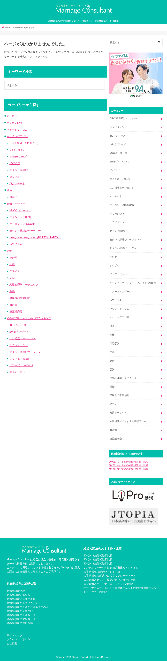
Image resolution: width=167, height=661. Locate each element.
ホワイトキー (17, 244)
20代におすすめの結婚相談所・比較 (128, 461)
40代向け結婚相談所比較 (98, 563)
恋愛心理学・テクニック (23, 284)
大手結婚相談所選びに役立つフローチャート (110, 575)
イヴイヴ (14, 163)
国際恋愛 (14, 271)
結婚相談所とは (16, 590)
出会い (13, 197)
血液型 (13, 304)
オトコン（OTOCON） (23, 223)
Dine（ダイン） (18, 149)
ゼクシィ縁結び (18, 170)
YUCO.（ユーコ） (20, 210)
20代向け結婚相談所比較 (98, 555)
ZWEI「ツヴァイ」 (20, 331)
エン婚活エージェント (22, 338)
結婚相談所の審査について (22, 602)
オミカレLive (14, 122)
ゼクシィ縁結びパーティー (25, 230)
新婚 (12, 291)
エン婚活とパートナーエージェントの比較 (108, 583)
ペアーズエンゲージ (21, 365)
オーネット (13, 116)
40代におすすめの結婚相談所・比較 (128, 469)
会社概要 (12, 643)
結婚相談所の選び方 (18, 594)
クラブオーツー (18, 345)
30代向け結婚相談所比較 (98, 559)
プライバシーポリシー (20, 639)
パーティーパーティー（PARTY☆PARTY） (35, 237)
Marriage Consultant (81, 657)
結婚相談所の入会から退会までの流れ (29, 607)
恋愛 (9, 250)
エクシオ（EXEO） (20, 217)
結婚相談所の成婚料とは (21, 619)
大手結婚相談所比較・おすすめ (102, 571)
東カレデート (17, 183)
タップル (14, 176)
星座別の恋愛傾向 (19, 297)
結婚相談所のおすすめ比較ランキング (63, 21)
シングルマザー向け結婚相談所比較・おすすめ (111, 567)
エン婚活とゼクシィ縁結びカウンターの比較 (110, 579)
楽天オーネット (18, 372)
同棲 (12, 264)
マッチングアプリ (17, 136)
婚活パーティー (16, 203)
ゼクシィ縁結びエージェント (26, 351)
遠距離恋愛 (16, 311)
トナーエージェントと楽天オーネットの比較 (115, 587)
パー (86, 587)
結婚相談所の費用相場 (20, 623)
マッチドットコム (17, 129)
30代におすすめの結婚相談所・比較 (128, 465)
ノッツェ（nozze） (20, 358)
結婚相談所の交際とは (20, 610)
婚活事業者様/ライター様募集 (107, 21)
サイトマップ (14, 635)
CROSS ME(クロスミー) (23, 143)
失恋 (12, 277)
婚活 (9, 190)
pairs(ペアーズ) (18, 156)
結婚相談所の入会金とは (21, 615)
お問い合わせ (87, 21)
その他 (13, 257)
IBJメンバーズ (17, 324)
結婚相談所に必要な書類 (21, 598)
